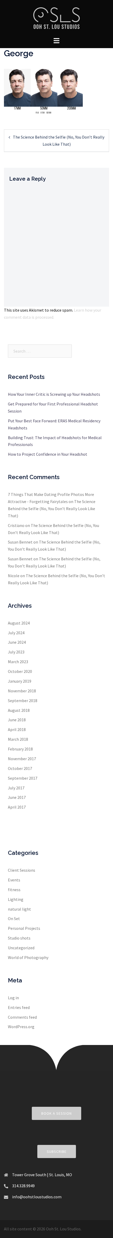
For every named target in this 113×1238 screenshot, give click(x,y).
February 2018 (20, 749)
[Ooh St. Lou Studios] (56, 18)
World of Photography (28, 957)
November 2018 (22, 690)
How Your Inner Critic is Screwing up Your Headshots (54, 394)
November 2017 (22, 758)
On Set (14, 918)
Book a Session (56, 1113)
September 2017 (22, 778)
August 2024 (19, 623)
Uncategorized (21, 947)
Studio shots (19, 938)
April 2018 (17, 729)
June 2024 (17, 642)
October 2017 (20, 768)
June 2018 (17, 719)
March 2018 (18, 739)
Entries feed (19, 1007)
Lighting (15, 899)
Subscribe (56, 1151)
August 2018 (19, 710)
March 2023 (18, 661)
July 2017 (16, 787)
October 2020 (20, 671)
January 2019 (19, 681)
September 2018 (22, 700)
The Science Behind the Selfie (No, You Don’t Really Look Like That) (51, 508)
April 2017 (17, 807)
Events (14, 879)
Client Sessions (21, 870)
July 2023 (16, 651)
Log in (13, 997)
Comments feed (22, 1017)
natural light (19, 909)
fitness (14, 889)
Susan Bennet (20, 542)
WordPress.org (21, 1026)
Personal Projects (24, 928)
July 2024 (16, 632)
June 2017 (17, 797)
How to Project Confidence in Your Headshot (47, 454)
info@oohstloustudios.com (36, 1196)
